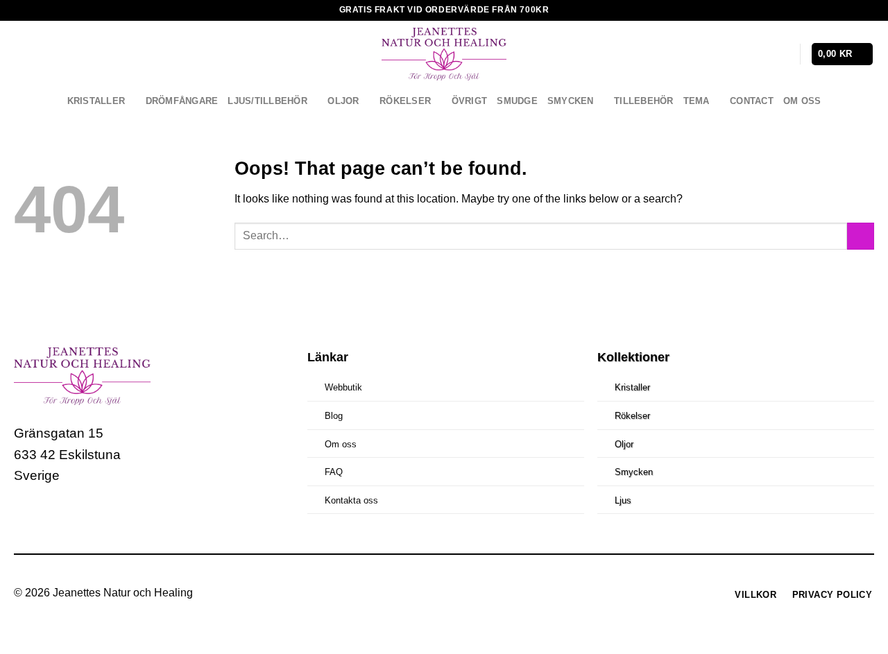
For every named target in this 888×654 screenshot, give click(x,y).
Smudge (517, 101)
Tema (696, 101)
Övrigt (470, 101)
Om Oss (802, 101)
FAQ (334, 472)
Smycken (570, 101)
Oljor (343, 101)
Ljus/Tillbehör (267, 101)
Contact (752, 101)
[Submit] (860, 236)
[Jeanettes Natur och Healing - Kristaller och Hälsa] (444, 54)
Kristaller (96, 101)
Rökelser (405, 101)
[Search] (760, 54)
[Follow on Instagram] (53, 517)
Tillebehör (644, 101)
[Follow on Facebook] (26, 517)
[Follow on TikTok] (78, 517)
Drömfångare (182, 101)
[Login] (782, 54)
